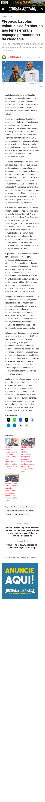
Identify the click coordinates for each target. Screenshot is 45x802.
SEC (27, 514)
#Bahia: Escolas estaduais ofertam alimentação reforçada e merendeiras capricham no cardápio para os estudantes (27, 457)
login (14, 557)
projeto (9, 514)
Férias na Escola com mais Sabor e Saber (20, 510)
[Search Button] (42, 9)
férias (33, 507)
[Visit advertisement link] (22, 3)
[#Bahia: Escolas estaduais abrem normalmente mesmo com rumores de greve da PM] (12, 478)
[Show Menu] (3, 9)
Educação (11, 17)
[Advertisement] (22, 700)
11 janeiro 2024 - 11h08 (33, 57)
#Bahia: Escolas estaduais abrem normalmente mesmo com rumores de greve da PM (11, 489)
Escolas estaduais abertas (19, 507)
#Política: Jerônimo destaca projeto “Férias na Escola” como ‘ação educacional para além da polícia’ (11, 455)
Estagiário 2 (15, 57)
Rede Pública (18, 514)
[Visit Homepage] (22, 9)
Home (4, 17)
